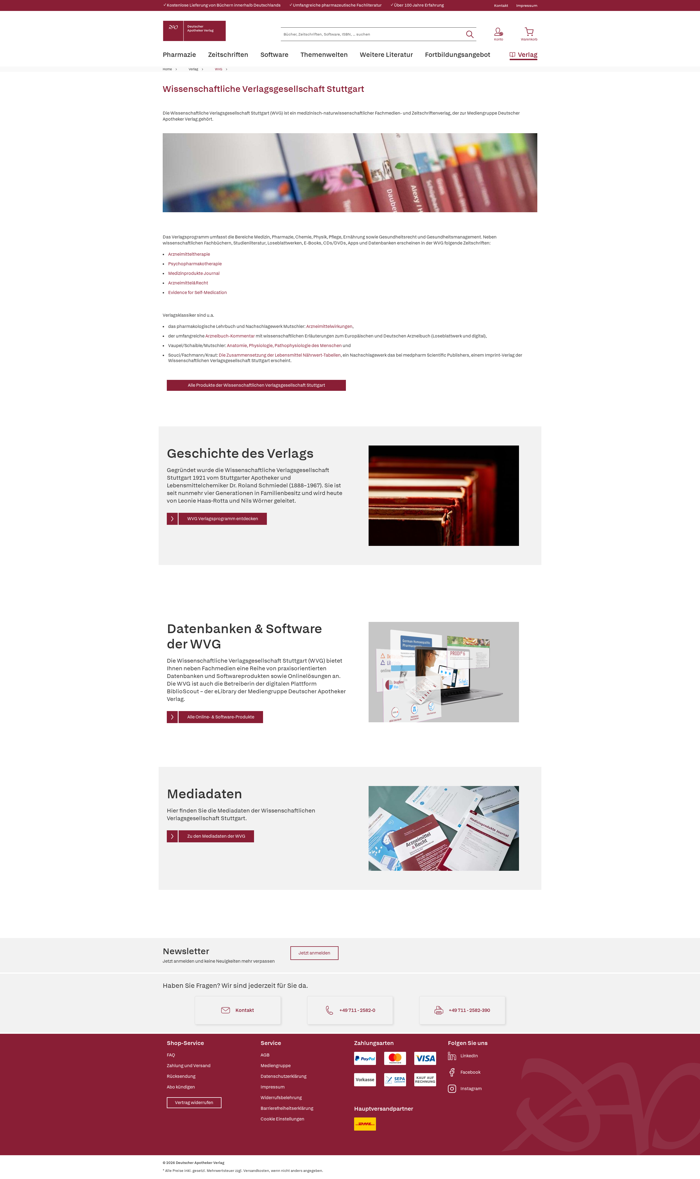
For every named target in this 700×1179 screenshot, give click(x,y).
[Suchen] (469, 34)
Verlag (193, 69)
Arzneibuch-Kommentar (230, 336)
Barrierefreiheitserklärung (287, 1108)
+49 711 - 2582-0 (357, 1010)
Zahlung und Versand (189, 1066)
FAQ (171, 1055)
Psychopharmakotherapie (195, 264)
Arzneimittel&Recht (188, 283)
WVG (218, 69)
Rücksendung (181, 1076)
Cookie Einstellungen (282, 1119)
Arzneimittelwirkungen (329, 326)
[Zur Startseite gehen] (194, 31)
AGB (265, 1055)
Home (167, 69)
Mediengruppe (276, 1066)
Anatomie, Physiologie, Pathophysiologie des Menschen (284, 345)
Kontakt (501, 5)
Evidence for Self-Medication (197, 292)
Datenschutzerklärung (284, 1076)
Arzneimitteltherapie (189, 254)
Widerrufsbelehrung (281, 1098)
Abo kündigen (181, 1087)
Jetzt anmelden (314, 953)
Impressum (526, 5)
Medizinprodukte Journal (194, 273)
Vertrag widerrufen (194, 1102)
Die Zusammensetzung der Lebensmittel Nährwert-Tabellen (280, 355)
